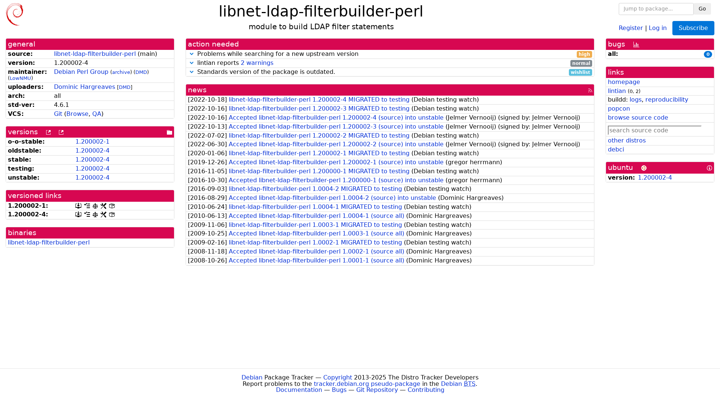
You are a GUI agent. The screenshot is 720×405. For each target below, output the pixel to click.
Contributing (426, 389)
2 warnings (257, 62)
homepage (624, 82)
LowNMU (20, 78)
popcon (619, 108)
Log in (658, 27)
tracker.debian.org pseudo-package (367, 383)
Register (631, 27)
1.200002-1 (92, 141)
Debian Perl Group (81, 71)
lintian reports (392, 63)
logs (636, 99)
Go (702, 9)
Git (58, 113)
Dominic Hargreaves (84, 86)
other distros (627, 140)
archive (121, 72)
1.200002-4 (92, 150)
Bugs (339, 389)
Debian (252, 377)
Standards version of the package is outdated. (392, 72)
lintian (617, 90)
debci (616, 149)
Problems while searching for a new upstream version (392, 54)
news (197, 90)
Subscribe (693, 28)
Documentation (299, 389)
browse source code (638, 117)
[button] (192, 53)
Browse (77, 113)
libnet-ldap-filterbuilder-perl (95, 53)
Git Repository (377, 389)
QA (96, 113)
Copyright (337, 377)
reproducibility (666, 99)
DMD (141, 72)
